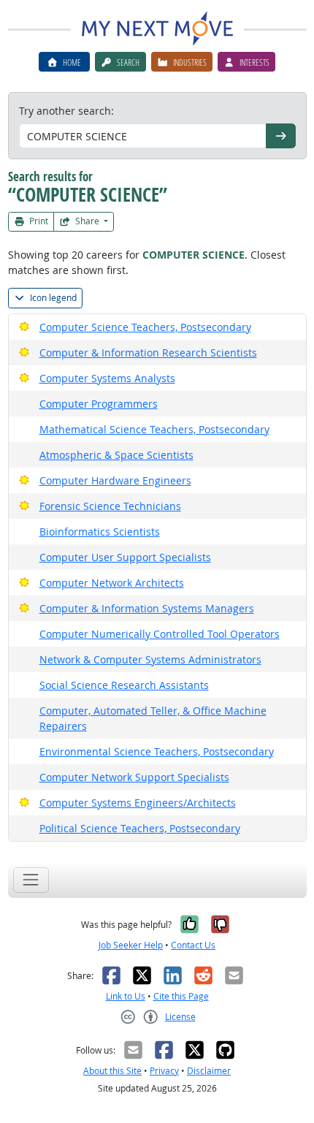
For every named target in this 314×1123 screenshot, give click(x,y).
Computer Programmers (98, 404)
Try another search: (66, 111)
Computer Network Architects (111, 583)
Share (87, 221)
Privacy (164, 1071)
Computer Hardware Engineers (115, 480)
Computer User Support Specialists (125, 557)
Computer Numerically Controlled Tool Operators (159, 634)
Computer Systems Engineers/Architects (137, 803)
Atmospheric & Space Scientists (116, 455)
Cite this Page (181, 996)
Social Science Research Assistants (124, 685)
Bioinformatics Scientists (99, 531)
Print (37, 221)
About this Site (112, 1071)
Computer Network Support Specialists (134, 777)
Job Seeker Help (131, 945)
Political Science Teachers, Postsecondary (139, 828)
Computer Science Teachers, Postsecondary (145, 327)
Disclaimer (209, 1071)
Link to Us (125, 996)
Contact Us (193, 945)
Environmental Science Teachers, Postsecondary (156, 751)
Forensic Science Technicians (110, 506)
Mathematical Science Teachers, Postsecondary (154, 429)
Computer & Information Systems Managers (146, 608)
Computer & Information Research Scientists (148, 352)
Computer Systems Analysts (107, 378)
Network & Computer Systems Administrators (150, 659)
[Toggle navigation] (31, 880)
